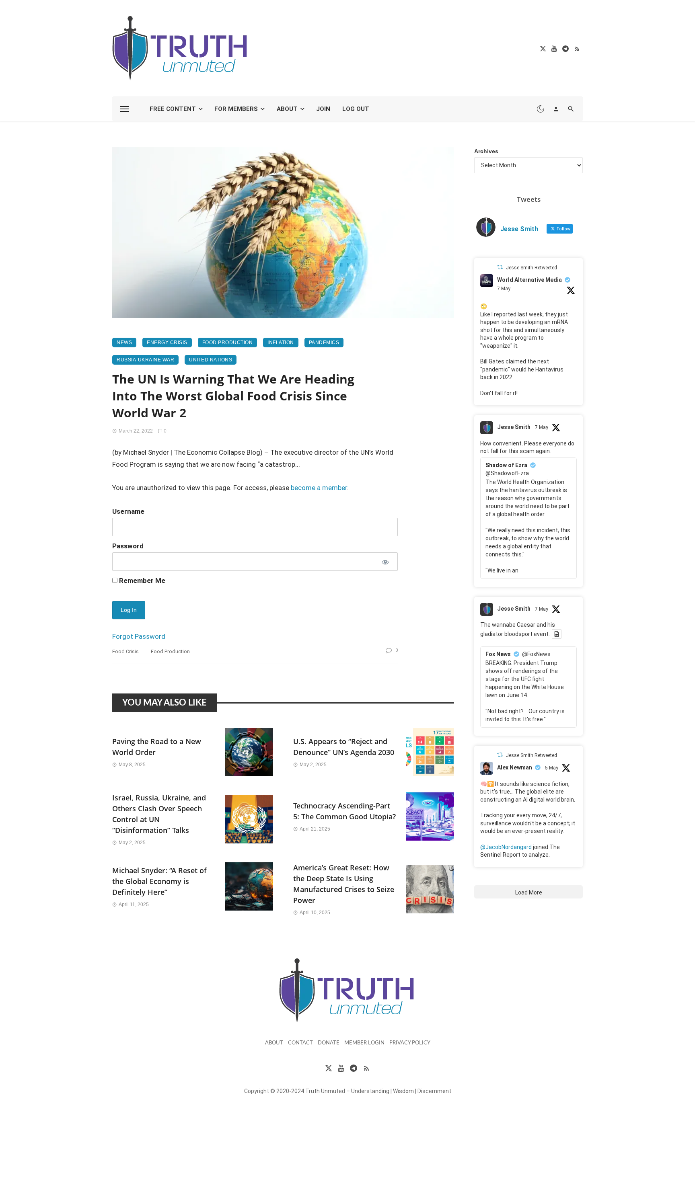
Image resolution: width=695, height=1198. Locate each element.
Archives (486, 151)
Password (128, 546)
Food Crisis (125, 651)
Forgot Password (138, 636)
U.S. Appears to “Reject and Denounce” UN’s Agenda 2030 (343, 746)
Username (128, 511)
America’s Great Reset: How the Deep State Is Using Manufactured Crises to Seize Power (343, 884)
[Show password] (385, 561)
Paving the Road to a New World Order (156, 746)
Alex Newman (514, 767)
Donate (328, 1043)
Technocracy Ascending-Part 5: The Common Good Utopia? (344, 811)
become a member (319, 488)
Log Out (355, 109)
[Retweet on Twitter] (500, 267)
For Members (236, 109)
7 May (503, 288)
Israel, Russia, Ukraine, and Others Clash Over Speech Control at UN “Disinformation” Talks (159, 814)
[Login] (556, 109)
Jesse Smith (514, 427)
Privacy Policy (409, 1043)
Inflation (280, 342)
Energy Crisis (167, 342)
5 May (551, 768)
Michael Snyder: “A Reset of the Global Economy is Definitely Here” (159, 881)
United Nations (210, 360)
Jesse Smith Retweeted (531, 268)
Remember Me (141, 580)
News (124, 342)
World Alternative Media (529, 280)
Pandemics (324, 342)
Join (323, 109)
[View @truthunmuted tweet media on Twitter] (556, 634)
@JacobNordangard (506, 847)
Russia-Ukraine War (145, 360)
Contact (300, 1043)
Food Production (227, 342)
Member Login (364, 1043)
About (287, 109)
